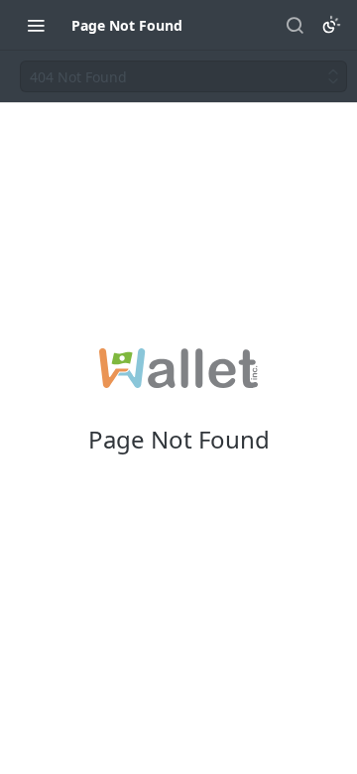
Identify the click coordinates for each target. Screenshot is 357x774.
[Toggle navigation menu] (36, 25)
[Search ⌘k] (294, 25)
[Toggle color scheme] (331, 25)
